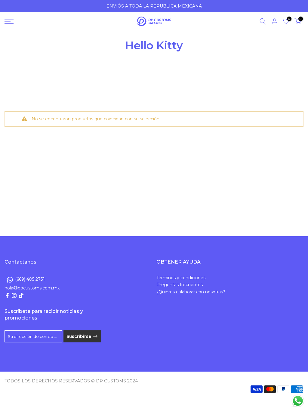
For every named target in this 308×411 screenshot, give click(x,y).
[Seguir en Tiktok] (21, 295)
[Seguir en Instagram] (14, 295)
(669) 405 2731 (30, 279)
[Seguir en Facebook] (7, 295)
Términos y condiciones (180, 277)
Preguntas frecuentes (179, 284)
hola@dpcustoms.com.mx (32, 288)
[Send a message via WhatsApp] (298, 401)
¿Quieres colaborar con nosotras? (190, 292)
